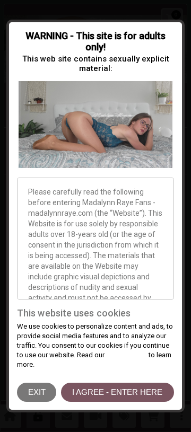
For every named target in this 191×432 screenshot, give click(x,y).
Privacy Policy (126, 355)
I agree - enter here (117, 391)
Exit (37, 391)
